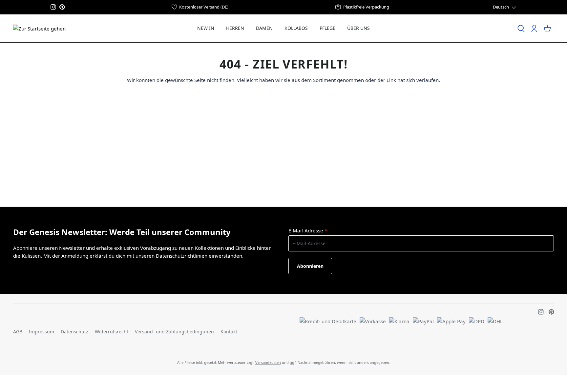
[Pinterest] (62, 7)
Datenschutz (74, 331)
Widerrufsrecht (111, 331)
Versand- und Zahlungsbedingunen (174, 331)
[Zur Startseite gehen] (39, 28)
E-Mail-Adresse (307, 230)
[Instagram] (53, 7)
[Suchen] (521, 28)
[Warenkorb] (547, 28)
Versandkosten (268, 362)
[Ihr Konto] (534, 28)
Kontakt (228, 331)
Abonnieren (310, 266)
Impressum (41, 331)
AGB (17, 331)
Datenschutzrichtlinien (181, 255)
